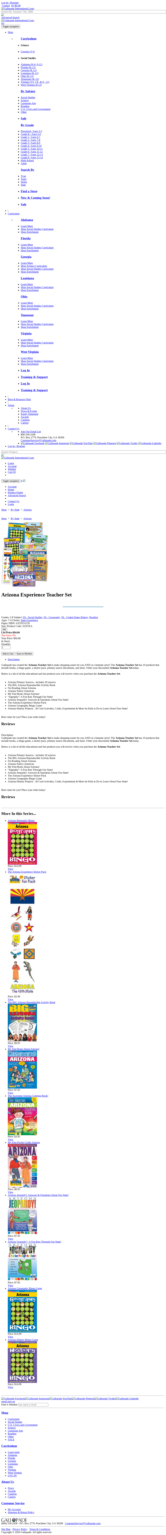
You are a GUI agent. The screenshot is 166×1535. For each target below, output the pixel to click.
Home (11, 489)
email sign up (8, 1401)
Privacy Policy (19, 1529)
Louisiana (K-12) (29, 73)
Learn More (27, 226)
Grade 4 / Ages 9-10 (31, 145)
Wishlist (12, 469)
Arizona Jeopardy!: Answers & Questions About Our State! (38, 1195)
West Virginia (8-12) (31, 85)
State (23, 184)
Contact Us (13, 428)
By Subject (28, 91)
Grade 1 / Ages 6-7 (30, 137)
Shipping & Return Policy (21, 1512)
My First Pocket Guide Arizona (24, 1142)
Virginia (26, 333)
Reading (25, 106)
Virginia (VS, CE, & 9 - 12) (35, 82)
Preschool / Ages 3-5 (31, 131)
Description (14, 659)
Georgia (26, 256)
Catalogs (25, 419)
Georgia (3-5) (28, 51)
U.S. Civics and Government (35, 109)
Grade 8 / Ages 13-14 (32, 157)
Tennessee (27, 315)
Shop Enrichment (30, 232)
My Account (14, 1509)
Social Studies (28, 97)
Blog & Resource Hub (19, 399)
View (10, 869)
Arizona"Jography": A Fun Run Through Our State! (34, 1241)
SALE (11, 1439)
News (11, 1488)
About (11, 405)
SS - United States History (74, 617)
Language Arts (28, 103)
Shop (10, 32)
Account (12, 466)
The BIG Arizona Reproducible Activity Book (31, 1002)
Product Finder (15, 492)
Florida (26, 238)
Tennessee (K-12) (30, 79)
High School (27, 160)
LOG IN (12, 1475)
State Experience (29, 620)
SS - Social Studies (32, 617)
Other (24, 112)
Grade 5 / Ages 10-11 (32, 148)
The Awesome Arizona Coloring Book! (28, 1095)
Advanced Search (10, 17)
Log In (25, 370)
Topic (24, 179)
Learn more (14, 1452)
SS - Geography (52, 617)
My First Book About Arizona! (23, 1049)
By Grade (27, 125)
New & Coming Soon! (35, 197)
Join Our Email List (31, 431)
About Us (26, 408)
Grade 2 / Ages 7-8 (30, 140)
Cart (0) (12, 472)
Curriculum (28, 38)
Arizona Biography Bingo (21, 820)
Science (25, 100)
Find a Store (29, 191)
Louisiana (27, 278)
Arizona (27, 509)
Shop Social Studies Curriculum (37, 229)
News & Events (29, 411)
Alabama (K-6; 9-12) (31, 64)
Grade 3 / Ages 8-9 (30, 143)
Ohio (24, 296)
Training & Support (34, 377)
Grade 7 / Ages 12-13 (32, 154)
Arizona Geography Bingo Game (25, 1288)
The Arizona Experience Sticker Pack (27, 871)
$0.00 (16, 5)
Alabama (27, 220)
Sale (23, 118)
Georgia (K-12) (29, 70)
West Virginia (30, 351)
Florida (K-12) (28, 67)
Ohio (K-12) (27, 76)
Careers (25, 422)
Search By (27, 169)
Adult (24, 163)
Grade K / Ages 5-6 (31, 134)
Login (11, 463)
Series (24, 182)
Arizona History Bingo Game (23, 1339)
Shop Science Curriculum (34, 266)
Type (23, 176)
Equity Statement (29, 414)
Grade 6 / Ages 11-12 (32, 151)
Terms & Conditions (39, 1529)
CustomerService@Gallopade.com (38, 440)
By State (15, 509)
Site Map (6, 1529)
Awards (25, 417)
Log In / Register (10, 2)
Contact (6, 5)
